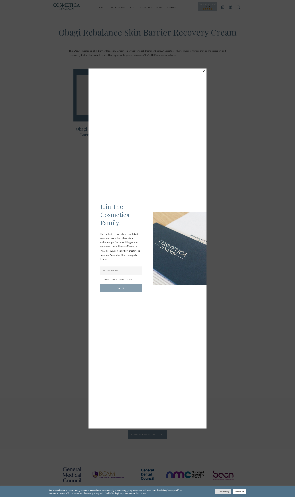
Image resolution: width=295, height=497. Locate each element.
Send (121, 288)
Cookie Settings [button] (223, 491)
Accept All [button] (239, 491)
